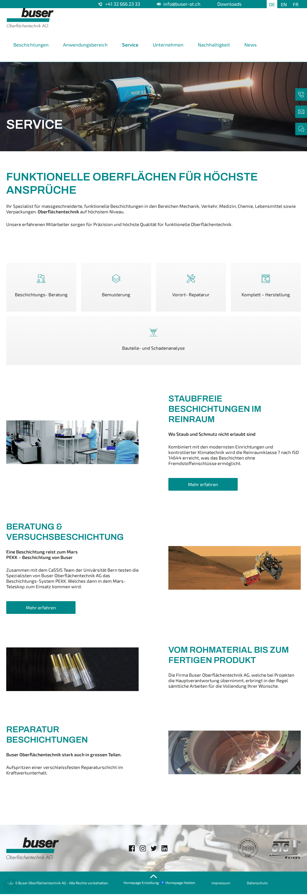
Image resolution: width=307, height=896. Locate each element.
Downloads (229, 4)
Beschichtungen (31, 44)
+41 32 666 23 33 (122, 4)
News (250, 44)
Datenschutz (257, 883)
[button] (10, 885)
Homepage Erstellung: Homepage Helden (159, 882)
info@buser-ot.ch (182, 4)
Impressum (221, 883)
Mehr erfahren (203, 484)
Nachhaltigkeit (214, 44)
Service (130, 44)
